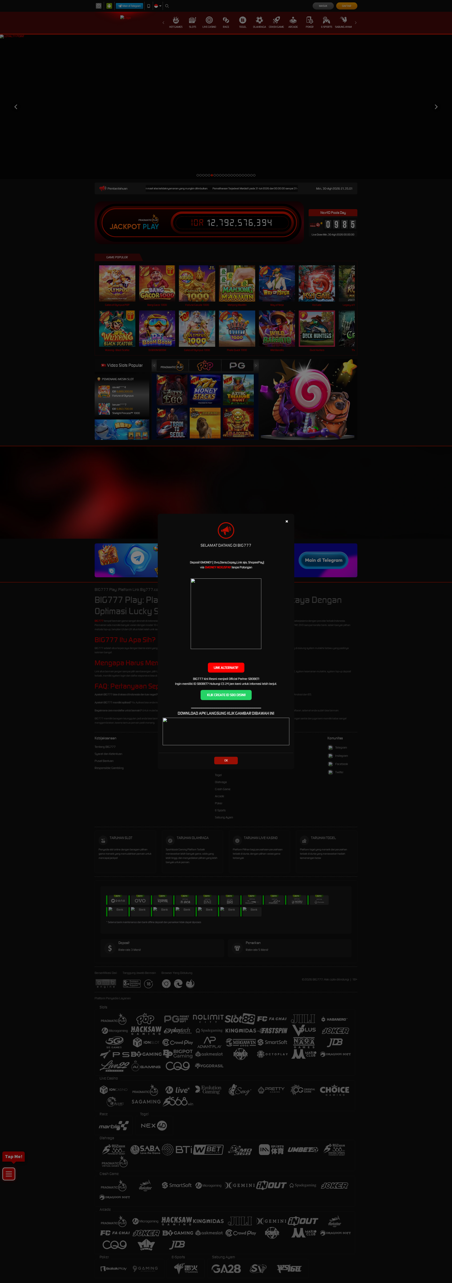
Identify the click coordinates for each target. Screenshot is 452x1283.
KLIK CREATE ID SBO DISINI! (226, 695)
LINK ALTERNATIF (226, 667)
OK (226, 760)
